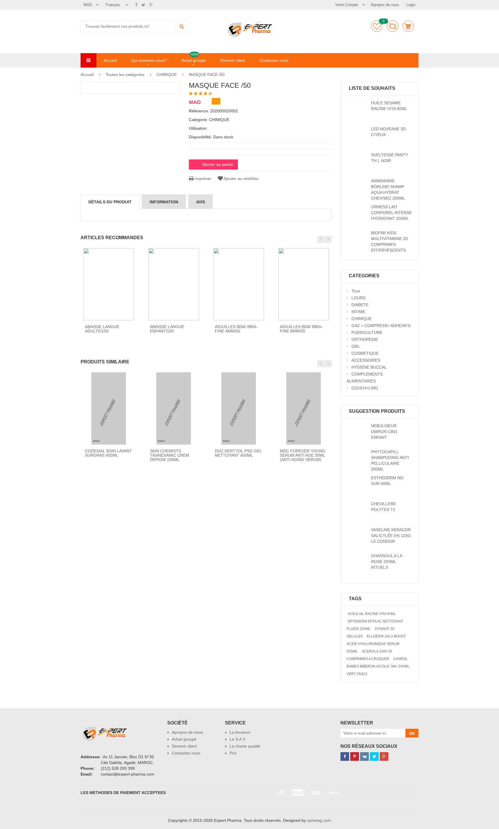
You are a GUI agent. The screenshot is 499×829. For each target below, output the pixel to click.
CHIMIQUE (167, 74)
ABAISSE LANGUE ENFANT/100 (167, 328)
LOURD (358, 297)
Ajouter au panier (218, 164)
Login (410, 5)
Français (113, 5)
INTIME (358, 311)
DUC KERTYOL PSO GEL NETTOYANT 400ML (238, 453)
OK (412, 733)
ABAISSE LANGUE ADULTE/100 (102, 328)
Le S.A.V (237, 739)
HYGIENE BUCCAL (369, 367)
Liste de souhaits (376, 26)
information (164, 202)
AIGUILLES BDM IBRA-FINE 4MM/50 (236, 328)
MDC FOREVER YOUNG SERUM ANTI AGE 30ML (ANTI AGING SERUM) (302, 455)
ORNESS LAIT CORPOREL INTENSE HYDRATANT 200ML (391, 213)
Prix (233, 753)
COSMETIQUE (365, 353)
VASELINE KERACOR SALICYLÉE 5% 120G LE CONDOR (391, 535)
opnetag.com (319, 820)
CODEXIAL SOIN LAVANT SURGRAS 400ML (108, 453)
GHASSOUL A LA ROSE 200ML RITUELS (386, 561)
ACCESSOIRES (365, 360)
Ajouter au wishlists (241, 178)
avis (200, 202)
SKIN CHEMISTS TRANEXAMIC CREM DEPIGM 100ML (169, 455)
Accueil (110, 60)
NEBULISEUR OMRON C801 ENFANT (384, 431)
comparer (392, 26)
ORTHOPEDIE (364, 339)
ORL (355, 346)
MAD (87, 5)
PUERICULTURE (366, 332)
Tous (355, 291)
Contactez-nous (274, 60)
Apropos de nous (385, 5)
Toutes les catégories (125, 74)
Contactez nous (186, 753)
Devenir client (232, 60)
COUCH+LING (364, 388)
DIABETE (359, 304)
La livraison (240, 732)
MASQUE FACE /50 (207, 74)
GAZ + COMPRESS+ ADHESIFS (380, 325)
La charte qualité (245, 746)
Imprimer (202, 178)
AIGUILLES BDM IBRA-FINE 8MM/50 (301, 328)
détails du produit (110, 202)
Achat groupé (193, 60)
